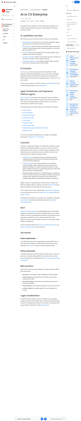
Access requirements (72, 38)
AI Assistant (23, 72)
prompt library (42, 85)
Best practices (70, 45)
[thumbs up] (42, 419)
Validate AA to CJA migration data (48, 192)
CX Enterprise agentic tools (30, 61)
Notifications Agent (28, 123)
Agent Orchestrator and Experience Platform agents (72, 24)
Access (30, 245)
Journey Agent (26, 120)
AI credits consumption (28, 57)
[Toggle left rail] (14, 6)
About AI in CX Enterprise (6, 30)
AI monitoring (26, 52)
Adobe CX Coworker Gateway (27, 211)
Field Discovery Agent (28, 117)
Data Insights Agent (28, 112)
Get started (69, 35)
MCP (4, 39)
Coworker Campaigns (28, 163)
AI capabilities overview (72, 16)
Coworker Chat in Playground (51, 190)
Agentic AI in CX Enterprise (37, 137)
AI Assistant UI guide (51, 83)
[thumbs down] (45, 419)
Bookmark (71, 10)
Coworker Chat (26, 157)
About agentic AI (27, 46)
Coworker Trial (51, 185)
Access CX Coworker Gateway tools (48, 225)
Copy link (77, 10)
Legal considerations (71, 48)
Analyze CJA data (24, 194)
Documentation (24, 9)
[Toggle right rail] (66, 6)
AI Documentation (35, 9)
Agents (4, 36)
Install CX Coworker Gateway (27, 227)
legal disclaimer (45, 305)
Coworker (44, 9)
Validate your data (27, 130)
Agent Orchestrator (25, 97)
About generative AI (28, 42)
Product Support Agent (28, 125)
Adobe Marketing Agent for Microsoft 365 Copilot (35, 128)
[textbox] (8, 15)
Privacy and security (72, 42)
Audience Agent (27, 110)
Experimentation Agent (29, 115)
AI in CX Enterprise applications (7, 25)
